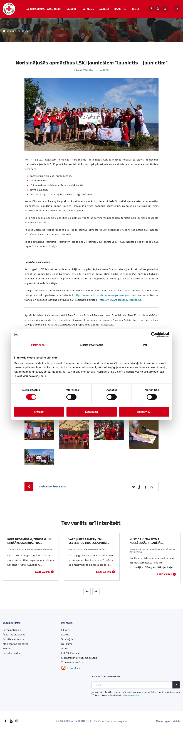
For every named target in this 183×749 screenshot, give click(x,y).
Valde (64, 648)
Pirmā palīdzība (96, 549)
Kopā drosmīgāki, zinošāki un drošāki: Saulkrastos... (29, 540)
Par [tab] (145, 344)
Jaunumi (71, 8)
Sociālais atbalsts (13, 639)
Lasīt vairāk (42, 571)
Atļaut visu (143, 411)
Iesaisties (120, 8)
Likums (65, 629)
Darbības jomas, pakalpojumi (43, 8)
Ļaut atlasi (91, 411)
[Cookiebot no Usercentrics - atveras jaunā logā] (153, 334)
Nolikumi (66, 643)
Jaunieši (104, 8)
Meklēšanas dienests (15, 643)
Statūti (65, 634)
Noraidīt (39, 411)
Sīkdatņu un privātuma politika (79, 657)
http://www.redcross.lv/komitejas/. (121, 299)
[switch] (71, 397)
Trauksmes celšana (73, 662)
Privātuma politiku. (130, 695)
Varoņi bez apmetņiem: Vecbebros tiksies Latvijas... (89, 540)
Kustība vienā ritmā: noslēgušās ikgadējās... (147, 540)
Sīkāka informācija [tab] (91, 344)
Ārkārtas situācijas (14, 634)
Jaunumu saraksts (17, 30)
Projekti (7, 648)
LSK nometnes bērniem (39, 549)
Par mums (88, 8)
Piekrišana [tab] (37, 344)
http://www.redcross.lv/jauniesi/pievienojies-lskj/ (105, 295)
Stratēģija (67, 639)
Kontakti (137, 8)
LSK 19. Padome (70, 653)
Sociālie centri (11, 653)
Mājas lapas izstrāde (168, 721)
